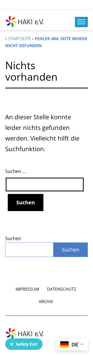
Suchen (13, 238)
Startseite (19, 38)
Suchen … (15, 171)
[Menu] (81, 21)
